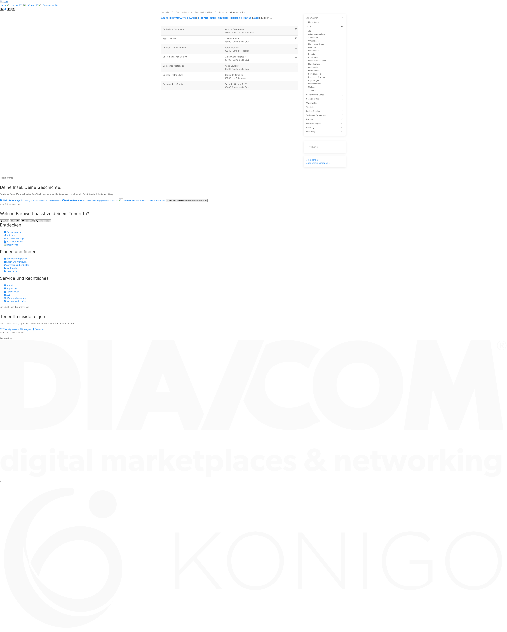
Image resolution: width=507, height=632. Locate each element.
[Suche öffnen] (2, 9)
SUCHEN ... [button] (266, 18)
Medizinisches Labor (317, 60)
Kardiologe (313, 57)
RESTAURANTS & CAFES (183, 18)
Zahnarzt (312, 90)
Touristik (310, 107)
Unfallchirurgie (314, 84)
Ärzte (221, 12)
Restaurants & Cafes (315, 95)
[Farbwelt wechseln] (9, 9)
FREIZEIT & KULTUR (241, 18)
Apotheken (313, 37)
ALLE (256, 18)
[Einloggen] (5, 9)
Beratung (310, 127)
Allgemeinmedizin (316, 34)
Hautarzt (312, 47)
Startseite (165, 12)
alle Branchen (312, 18)
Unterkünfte (311, 103)
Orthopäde (313, 67)
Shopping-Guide (313, 99)
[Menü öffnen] (13, 9)
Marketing (310, 131)
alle (309, 31)
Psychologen (313, 80)
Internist (311, 54)
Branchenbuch (182, 12)
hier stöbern (313, 22)
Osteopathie (313, 70)
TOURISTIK (223, 18)
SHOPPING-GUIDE (207, 18)
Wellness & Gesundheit (316, 115)
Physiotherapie (314, 74)
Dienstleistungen (313, 123)
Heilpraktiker (313, 51)
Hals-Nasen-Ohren (316, 44)
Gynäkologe (313, 41)
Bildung (309, 119)
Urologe (311, 87)
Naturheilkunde (314, 64)
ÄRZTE (164, 18)
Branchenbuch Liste (204, 12)
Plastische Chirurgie (316, 77)
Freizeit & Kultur (313, 111)
